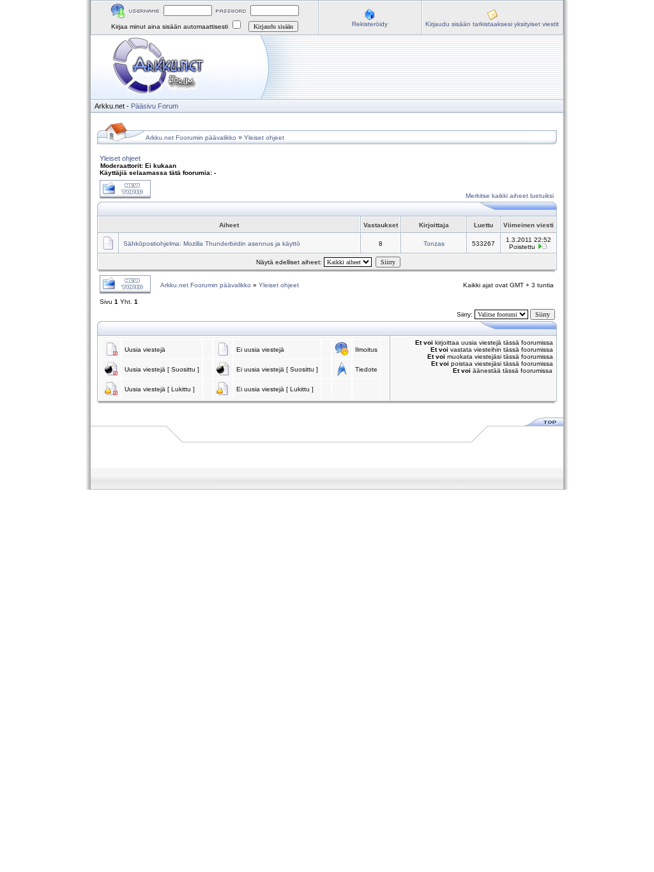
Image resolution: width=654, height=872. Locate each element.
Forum (168, 106)
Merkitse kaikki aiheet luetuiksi (510, 195)
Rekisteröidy (370, 23)
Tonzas (434, 243)
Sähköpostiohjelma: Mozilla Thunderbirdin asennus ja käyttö (211, 243)
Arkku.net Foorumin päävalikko (191, 137)
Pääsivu (143, 106)
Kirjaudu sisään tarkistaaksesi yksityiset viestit (492, 23)
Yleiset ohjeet (264, 137)
